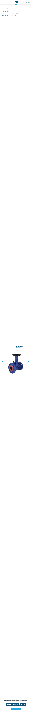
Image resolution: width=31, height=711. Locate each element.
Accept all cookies (16, 709)
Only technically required (12, 704)
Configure (23, 704)
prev (2, 361)
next (28, 361)
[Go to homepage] (16, 3)
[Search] (24, 2)
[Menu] (2, 2)
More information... (15, 702)
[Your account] (26, 2)
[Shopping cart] (29, 2)
